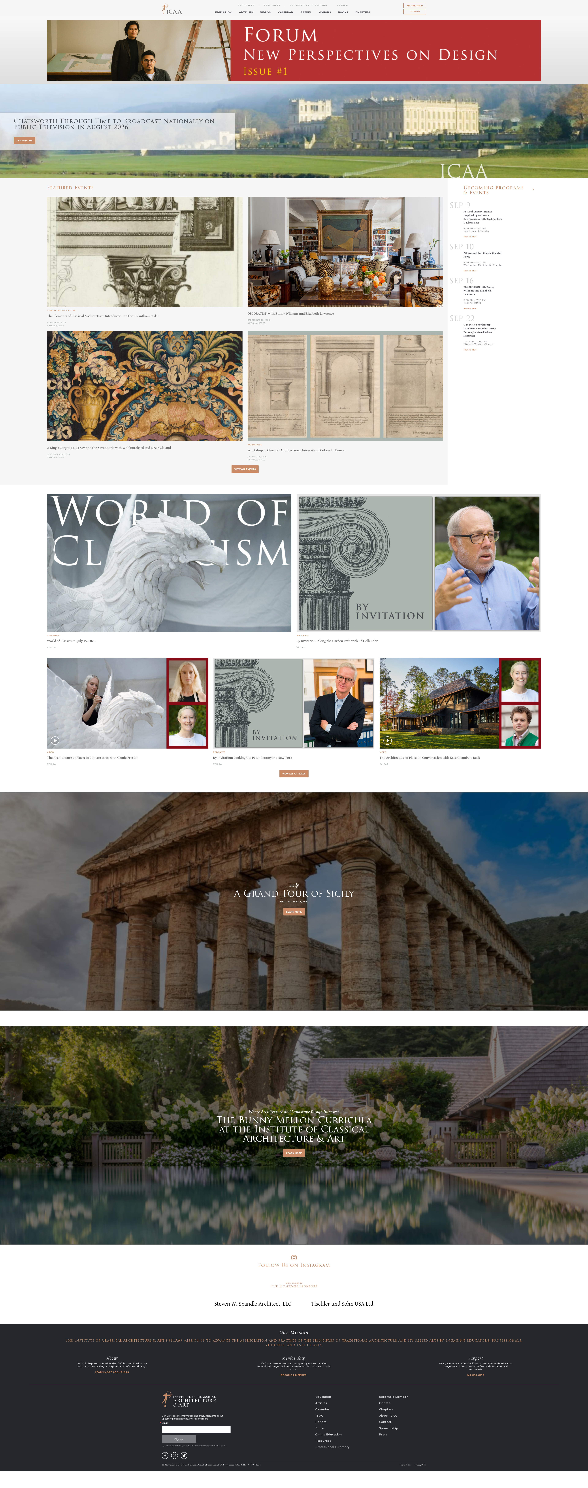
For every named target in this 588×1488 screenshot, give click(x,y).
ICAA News (53, 635)
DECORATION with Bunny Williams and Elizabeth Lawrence (291, 314)
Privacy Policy (420, 1465)
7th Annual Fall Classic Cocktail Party (483, 255)
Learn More (294, 911)
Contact (385, 1421)
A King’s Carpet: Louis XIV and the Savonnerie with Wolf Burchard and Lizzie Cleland (109, 448)
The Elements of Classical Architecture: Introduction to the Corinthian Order (103, 316)
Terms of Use (405, 1465)
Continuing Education (61, 310)
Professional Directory (309, 5)
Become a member (294, 1375)
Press (383, 1434)
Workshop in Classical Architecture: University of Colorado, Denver (297, 450)
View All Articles (294, 773)
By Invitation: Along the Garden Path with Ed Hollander (337, 641)
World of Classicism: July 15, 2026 (71, 641)
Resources (272, 5)
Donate (415, 11)
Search (342, 5)
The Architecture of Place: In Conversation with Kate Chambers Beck (430, 758)
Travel (305, 12)
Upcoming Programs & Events (494, 190)
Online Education (328, 1434)
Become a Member (393, 1396)
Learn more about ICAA (112, 1372)
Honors (325, 12)
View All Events (245, 469)
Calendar (285, 12)
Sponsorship (388, 1428)
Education (223, 12)
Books (343, 12)
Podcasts (303, 635)
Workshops (255, 444)
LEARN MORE (24, 140)
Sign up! (178, 1439)
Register (470, 236)
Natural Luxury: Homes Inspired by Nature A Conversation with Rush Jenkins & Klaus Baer (483, 217)
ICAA (172, 8)
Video (50, 752)
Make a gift (475, 1375)
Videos (265, 12)
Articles (246, 12)
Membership (415, 5)
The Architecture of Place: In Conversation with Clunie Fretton (92, 758)
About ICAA (246, 5)
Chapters (363, 12)
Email (165, 1423)
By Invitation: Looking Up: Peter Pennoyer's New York (252, 758)
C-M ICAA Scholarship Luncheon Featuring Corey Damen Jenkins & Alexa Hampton (480, 330)
